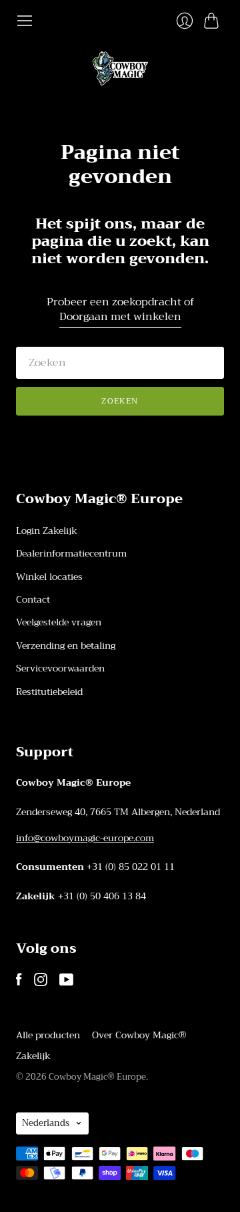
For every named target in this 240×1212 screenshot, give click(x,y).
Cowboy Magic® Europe (97, 1076)
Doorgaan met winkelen (120, 317)
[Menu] (25, 21)
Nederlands (45, 1122)
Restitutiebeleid (49, 692)
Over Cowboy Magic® (139, 1035)
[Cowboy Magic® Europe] (120, 68)
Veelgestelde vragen (58, 622)
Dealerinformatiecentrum (71, 553)
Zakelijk (33, 1056)
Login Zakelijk (46, 530)
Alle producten (48, 1035)
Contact (33, 599)
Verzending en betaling (65, 645)
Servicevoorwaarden (60, 668)
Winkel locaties (49, 577)
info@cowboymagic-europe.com (85, 838)
